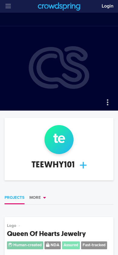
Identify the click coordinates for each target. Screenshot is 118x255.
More (35, 197)
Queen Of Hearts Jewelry (46, 233)
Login (107, 6)
